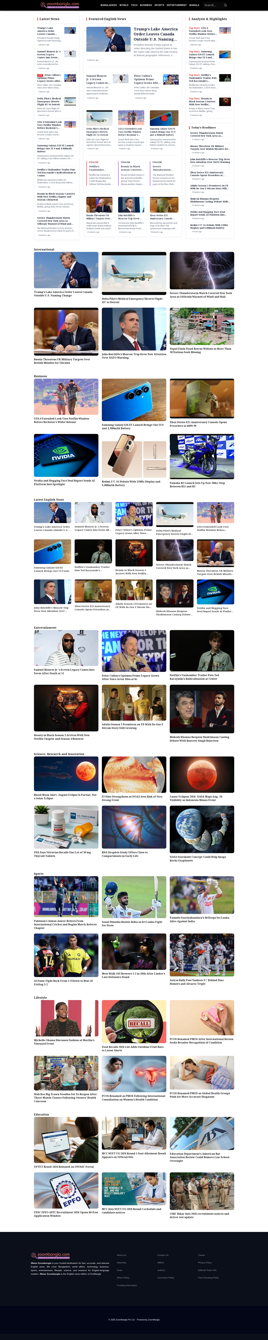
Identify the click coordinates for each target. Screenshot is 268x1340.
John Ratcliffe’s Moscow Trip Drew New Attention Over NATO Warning (129, 220)
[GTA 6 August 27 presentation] (70, 127)
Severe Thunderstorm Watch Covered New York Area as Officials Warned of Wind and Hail (54, 222)
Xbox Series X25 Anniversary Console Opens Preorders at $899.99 (161, 220)
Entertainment (177, 5)
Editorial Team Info (207, 1270)
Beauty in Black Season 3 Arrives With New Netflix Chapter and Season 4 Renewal (56, 197)
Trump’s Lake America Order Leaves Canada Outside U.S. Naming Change (49, 34)
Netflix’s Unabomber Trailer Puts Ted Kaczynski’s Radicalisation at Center (56, 172)
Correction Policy (166, 1277)
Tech (134, 5)
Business (146, 5)
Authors (161, 1270)
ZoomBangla (154, 1320)
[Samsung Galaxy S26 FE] (225, 57)
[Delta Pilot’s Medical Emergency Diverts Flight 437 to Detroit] (70, 105)
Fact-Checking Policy (208, 1277)
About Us (121, 1255)
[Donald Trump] (70, 33)
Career (201, 1255)
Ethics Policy (123, 1277)
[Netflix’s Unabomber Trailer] (225, 81)
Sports (159, 5)
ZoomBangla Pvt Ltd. (126, 1320)
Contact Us (163, 1255)
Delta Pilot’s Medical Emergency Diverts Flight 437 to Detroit (49, 101)
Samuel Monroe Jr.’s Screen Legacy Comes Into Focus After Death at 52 (49, 56)
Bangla (194, 5)
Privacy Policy (205, 1262)
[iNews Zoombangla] (59, 5)
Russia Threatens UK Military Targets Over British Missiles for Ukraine (98, 220)
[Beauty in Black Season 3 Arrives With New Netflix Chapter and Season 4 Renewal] (225, 105)
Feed (119, 1270)
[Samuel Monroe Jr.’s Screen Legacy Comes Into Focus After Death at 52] (70, 56)
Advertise (121, 1262)
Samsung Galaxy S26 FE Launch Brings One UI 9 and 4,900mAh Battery (55, 148)
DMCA (161, 1262)
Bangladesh (109, 5)
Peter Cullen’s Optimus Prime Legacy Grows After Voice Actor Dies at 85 (49, 79)
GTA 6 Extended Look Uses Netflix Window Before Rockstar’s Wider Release (49, 126)
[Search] (225, 5)
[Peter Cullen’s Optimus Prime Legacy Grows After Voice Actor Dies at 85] (70, 81)
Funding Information (127, 1285)
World (123, 5)
